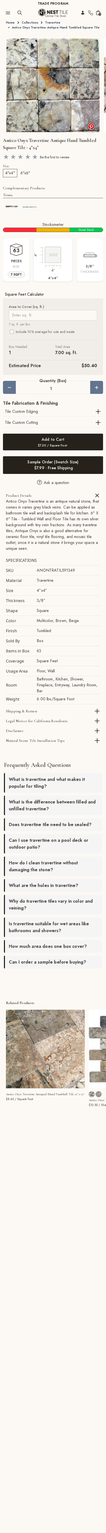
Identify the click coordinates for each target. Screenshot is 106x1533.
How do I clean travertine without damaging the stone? (43, 866)
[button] (53, 85)
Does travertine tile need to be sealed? (50, 824)
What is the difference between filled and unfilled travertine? (52, 805)
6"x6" (25, 173)
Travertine (52, 22)
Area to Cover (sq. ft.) (26, 306)
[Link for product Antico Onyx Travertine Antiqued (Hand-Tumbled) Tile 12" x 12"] (45, 1049)
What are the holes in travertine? (43, 885)
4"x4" (10, 173)
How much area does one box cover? (48, 946)
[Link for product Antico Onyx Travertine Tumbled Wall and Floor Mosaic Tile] (91, 1094)
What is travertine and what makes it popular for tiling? (47, 782)
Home (10, 22)
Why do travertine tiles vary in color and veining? (51, 904)
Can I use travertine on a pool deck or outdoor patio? (48, 843)
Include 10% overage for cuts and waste (45, 331)
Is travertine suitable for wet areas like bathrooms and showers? (49, 927)
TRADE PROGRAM (53, 3)
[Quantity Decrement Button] (9, 387)
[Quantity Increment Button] (96, 387)
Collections (30, 22)
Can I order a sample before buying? (47, 962)
